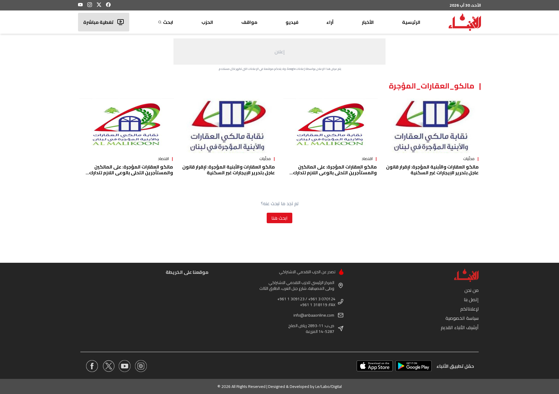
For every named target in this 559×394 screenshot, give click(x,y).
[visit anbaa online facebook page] (92, 366)
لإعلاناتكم (469, 308)
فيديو (292, 22)
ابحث (168, 22)
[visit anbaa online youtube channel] (125, 366)
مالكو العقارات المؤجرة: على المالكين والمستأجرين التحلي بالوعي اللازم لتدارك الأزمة (335, 172)
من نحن (471, 290)
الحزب (207, 22)
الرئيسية (411, 22)
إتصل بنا (471, 299)
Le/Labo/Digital (328, 386)
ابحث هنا (279, 218)
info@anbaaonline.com (313, 315)
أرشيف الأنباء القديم (460, 327)
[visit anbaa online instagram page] (141, 366)
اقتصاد (367, 158)
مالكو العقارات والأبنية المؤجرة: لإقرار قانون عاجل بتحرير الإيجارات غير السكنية (432, 169)
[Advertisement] (279, 51)
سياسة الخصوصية (462, 318)
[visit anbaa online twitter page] (108, 366)
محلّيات (469, 158)
